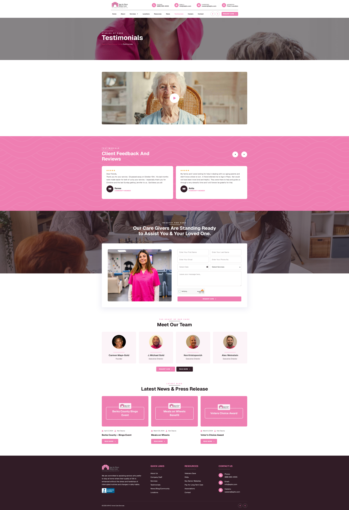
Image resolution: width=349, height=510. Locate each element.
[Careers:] (221, 490)
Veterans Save (190, 473)
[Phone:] (221, 475)
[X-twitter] (218, 14)
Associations (190, 488)
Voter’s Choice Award (212, 435)
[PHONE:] (154, 5)
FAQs (187, 477)
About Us (154, 473)
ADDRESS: (231, 4)
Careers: (228, 489)
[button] (235, 154)
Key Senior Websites (193, 481)
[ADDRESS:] (224, 5)
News (168, 14)
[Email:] (221, 483)
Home (114, 14)
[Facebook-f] (213, 14)
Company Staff (156, 477)
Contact (201, 14)
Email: (227, 481)
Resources (158, 14)
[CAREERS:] (199, 5)
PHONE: (160, 4)
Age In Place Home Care (111, 44)
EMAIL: (182, 4)
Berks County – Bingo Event (117, 435)
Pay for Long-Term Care (194, 485)
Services (133, 14)
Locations (146, 14)
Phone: (227, 474)
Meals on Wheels (160, 435)
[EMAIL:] (176, 5)
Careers (190, 14)
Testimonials (178, 14)
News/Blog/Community (160, 488)
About (123, 14)
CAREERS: (206, 4)
